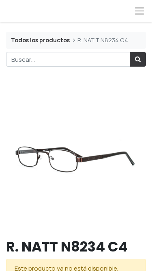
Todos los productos (40, 40)
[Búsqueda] (138, 59)
